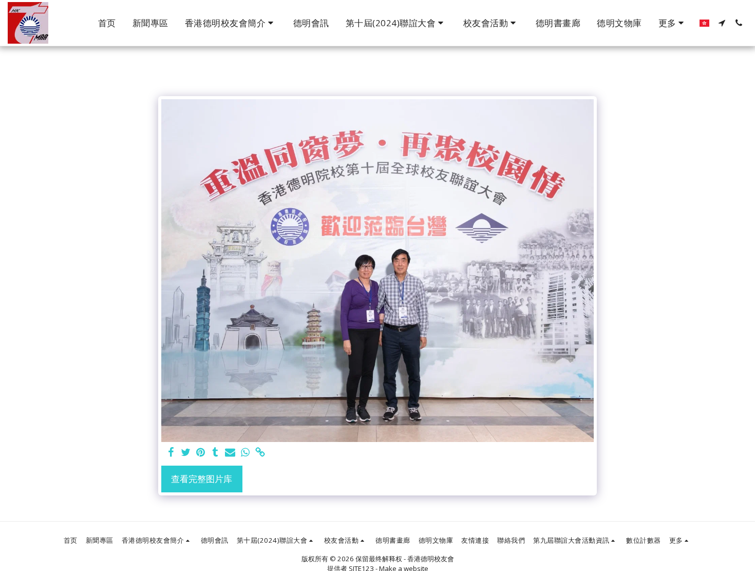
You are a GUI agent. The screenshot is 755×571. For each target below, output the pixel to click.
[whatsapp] (245, 452)
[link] (260, 452)
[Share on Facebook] (171, 452)
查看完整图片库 (201, 479)
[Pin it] (200, 452)
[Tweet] (185, 452)
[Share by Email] (230, 452)
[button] (231, 23)
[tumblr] (215, 452)
